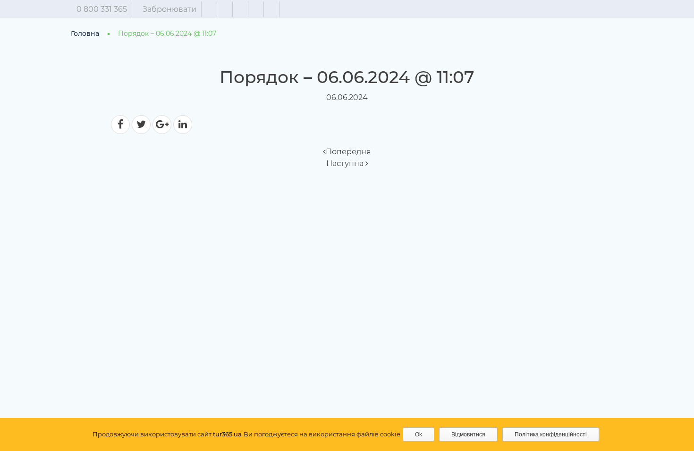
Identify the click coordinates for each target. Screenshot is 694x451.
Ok (418, 434)
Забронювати (169, 9)
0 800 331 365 (101, 9)
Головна (85, 33)
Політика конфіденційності (551, 434)
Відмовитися (468, 434)
